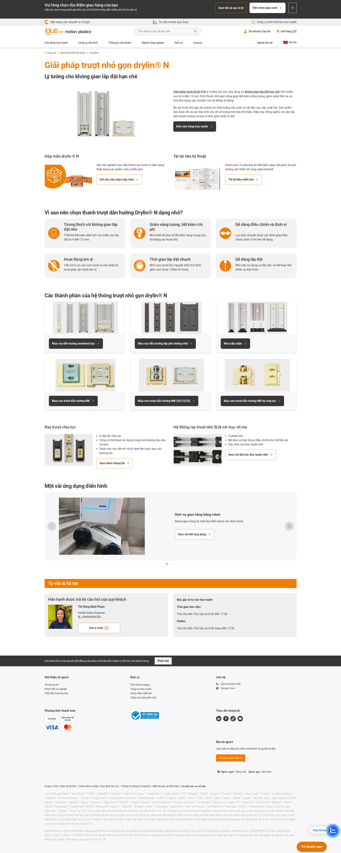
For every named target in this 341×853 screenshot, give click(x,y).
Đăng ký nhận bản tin (230, 758)
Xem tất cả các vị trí (231, 8)
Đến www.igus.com (265, 7)
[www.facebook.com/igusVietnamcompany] (226, 718)
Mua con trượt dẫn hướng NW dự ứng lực (250, 401)
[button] (167, 564)
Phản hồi (163, 661)
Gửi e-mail (96, 628)
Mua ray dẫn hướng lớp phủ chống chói (163, 343)
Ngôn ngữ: (233, 771)
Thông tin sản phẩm (119, 42)
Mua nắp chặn (233, 343)
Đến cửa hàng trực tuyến (192, 126)
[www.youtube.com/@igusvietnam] (240, 718)
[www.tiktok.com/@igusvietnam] (233, 718)
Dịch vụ (179, 42)
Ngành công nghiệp (153, 42)
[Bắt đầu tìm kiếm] (196, 31)
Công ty (198, 42)
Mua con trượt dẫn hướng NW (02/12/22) (164, 401)
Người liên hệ (265, 42)
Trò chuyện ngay (311, 846)
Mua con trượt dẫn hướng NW (71, 401)
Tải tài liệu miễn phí (240, 179)
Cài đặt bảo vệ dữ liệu (193, 786)
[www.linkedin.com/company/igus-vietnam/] (218, 718)
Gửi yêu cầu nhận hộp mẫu (117, 179)
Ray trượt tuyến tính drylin (73, 53)
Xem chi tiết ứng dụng (192, 534)
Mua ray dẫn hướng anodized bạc (73, 343)
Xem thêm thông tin (112, 463)
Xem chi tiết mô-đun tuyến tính (248, 454)
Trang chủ (51, 53)
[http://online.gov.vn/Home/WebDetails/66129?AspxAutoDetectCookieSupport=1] (144, 716)
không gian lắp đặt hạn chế (262, 91)
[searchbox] (165, 31)
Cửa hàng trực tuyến (56, 42)
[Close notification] (292, 8)
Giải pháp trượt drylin (186, 91)
